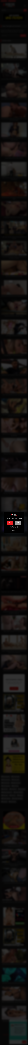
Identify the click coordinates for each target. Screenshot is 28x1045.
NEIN (18, 522)
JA (10, 522)
